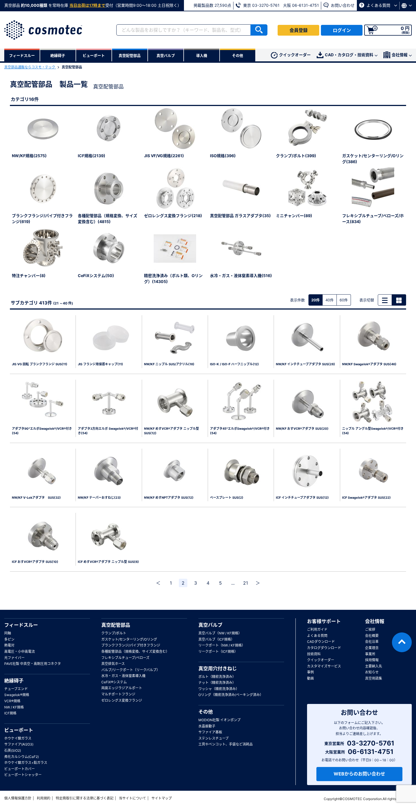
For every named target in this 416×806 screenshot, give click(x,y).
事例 (310, 672)
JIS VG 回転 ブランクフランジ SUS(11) (39, 364)
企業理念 (372, 648)
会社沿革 (372, 641)
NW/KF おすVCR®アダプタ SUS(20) (302, 429)
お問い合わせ (342, 5)
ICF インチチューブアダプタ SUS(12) (302, 498)
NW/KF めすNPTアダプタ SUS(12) (169, 498)
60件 (344, 300)
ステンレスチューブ (213, 738)
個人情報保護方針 (17, 798)
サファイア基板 (210, 732)
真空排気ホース (113, 664)
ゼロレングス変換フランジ (121, 700)
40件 (329, 300)
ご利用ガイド (317, 629)
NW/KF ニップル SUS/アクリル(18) (169, 364)
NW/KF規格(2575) (29, 155)
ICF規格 (10, 713)
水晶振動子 (206, 726)
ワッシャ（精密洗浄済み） (218, 689)
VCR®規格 (12, 701)
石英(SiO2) (12, 750)
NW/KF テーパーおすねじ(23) (99, 498)
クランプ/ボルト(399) (296, 155)
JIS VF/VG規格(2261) (164, 155)
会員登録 (299, 30)
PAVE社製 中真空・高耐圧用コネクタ (32, 664)
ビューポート (18, 730)
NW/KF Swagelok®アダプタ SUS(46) (369, 364)
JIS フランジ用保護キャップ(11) (100, 364)
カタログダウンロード (324, 648)
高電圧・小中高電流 (19, 651)
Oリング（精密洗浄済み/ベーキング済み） (230, 695)
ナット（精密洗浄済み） (217, 682)
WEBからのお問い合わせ (359, 774)
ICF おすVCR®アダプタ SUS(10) (35, 562)
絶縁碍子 (13, 681)
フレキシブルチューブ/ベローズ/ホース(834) (373, 218)
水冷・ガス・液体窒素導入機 (123, 676)
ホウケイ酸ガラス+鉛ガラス (25, 762)
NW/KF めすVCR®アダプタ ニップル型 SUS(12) (171, 431)
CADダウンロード (321, 641)
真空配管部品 (115, 625)
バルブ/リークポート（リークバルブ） (130, 670)
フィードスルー (21, 625)
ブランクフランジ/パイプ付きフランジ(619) (42, 218)
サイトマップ (161, 798)
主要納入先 (373, 666)
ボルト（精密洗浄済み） (217, 677)
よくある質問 (378, 5)
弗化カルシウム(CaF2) (21, 757)
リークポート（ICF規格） (218, 651)
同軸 (7, 633)
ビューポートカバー (19, 769)
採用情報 (372, 660)
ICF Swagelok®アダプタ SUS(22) (366, 498)
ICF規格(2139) (91, 155)
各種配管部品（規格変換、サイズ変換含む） (135, 651)
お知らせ (372, 672)
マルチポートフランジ (118, 694)
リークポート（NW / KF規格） (221, 645)
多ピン (9, 639)
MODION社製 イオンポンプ (219, 720)
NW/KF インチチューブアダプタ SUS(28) (305, 364)
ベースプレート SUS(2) (226, 498)
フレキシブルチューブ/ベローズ (125, 658)
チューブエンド (16, 689)
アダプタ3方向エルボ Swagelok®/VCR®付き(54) (108, 431)
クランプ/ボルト (113, 633)
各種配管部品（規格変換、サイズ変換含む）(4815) (107, 218)
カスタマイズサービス (324, 666)
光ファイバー (14, 658)
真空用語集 (373, 678)
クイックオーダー (295, 54)
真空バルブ (210, 625)
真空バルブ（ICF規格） (216, 639)
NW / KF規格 (14, 707)
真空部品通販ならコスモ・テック (30, 67)
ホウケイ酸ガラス (17, 738)
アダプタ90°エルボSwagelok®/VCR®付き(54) (42, 431)
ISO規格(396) (223, 155)
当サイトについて (132, 798)
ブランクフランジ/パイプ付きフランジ (130, 645)
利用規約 (43, 798)
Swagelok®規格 (16, 695)
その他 (205, 712)
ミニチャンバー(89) (294, 215)
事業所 (370, 654)
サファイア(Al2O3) (18, 744)
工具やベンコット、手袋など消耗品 (225, 744)
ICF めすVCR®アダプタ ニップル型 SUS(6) (108, 562)
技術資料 (314, 654)
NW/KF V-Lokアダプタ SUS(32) (36, 498)
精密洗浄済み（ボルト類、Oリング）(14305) (173, 278)
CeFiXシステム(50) (96, 275)
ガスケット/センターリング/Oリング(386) (373, 158)
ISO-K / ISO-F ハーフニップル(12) (234, 364)
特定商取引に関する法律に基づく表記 (84, 798)
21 (245, 583)
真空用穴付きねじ (217, 668)
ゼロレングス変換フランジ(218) (173, 215)
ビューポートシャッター (23, 775)
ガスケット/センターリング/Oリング (129, 639)
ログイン (342, 30)
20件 (315, 300)
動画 (310, 678)
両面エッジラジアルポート (121, 688)
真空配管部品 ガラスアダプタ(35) (240, 215)
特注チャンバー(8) (29, 275)
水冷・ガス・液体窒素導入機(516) (241, 275)
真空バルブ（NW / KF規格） (220, 633)
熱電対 (9, 645)
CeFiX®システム (114, 682)
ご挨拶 (370, 629)
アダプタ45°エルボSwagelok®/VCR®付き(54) (240, 431)
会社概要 (372, 636)
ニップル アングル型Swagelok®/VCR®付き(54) (373, 431)
